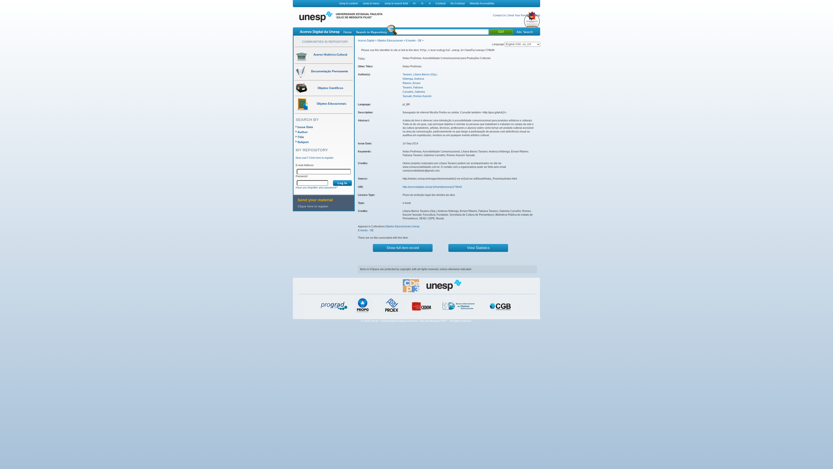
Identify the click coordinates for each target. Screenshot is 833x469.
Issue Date (305, 127)
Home (347, 32)
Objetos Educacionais (390, 40)
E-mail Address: (305, 165)
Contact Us (499, 15)
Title (300, 137)
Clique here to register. (313, 206)
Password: (302, 176)
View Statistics (478, 248)
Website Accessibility (482, 3)
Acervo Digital (366, 40)
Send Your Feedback (520, 15)
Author (302, 132)
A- (422, 3)
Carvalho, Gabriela (414, 91)
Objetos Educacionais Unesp (402, 226)
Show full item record (403, 248)
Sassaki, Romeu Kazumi (417, 96)
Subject (303, 142)
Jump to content (348, 3)
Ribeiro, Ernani (411, 83)
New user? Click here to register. (315, 157)
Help (537, 15)
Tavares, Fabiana (413, 87)
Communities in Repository (325, 41)
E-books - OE (413, 40)
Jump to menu (371, 3)
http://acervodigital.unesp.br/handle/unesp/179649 (432, 186)
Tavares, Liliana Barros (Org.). (420, 74)
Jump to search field (396, 3)
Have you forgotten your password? (317, 187)
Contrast (441, 3)
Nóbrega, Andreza (413, 78)
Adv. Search (525, 32)
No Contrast (458, 3)
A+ (414, 3)
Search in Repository (371, 32)
